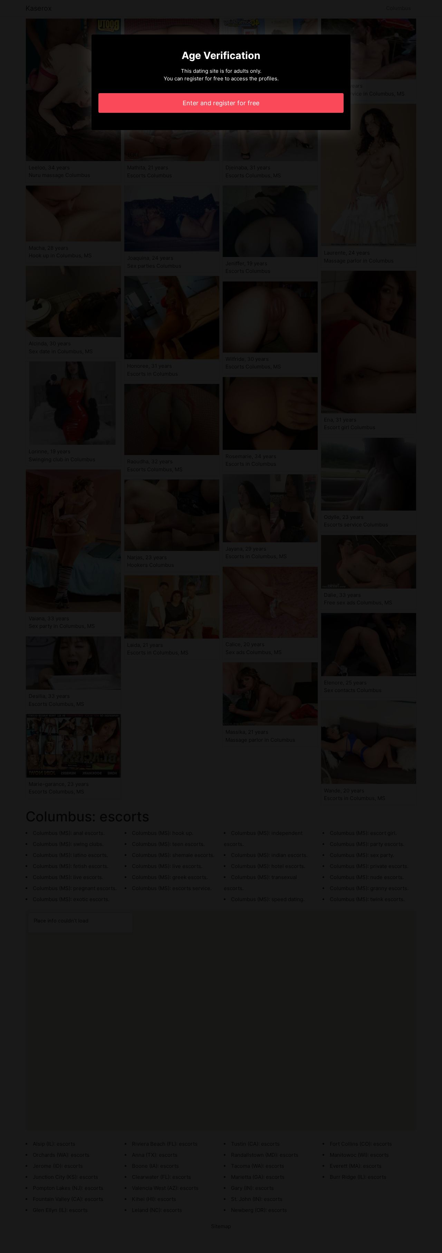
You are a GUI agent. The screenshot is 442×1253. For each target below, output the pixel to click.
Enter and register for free (221, 103)
